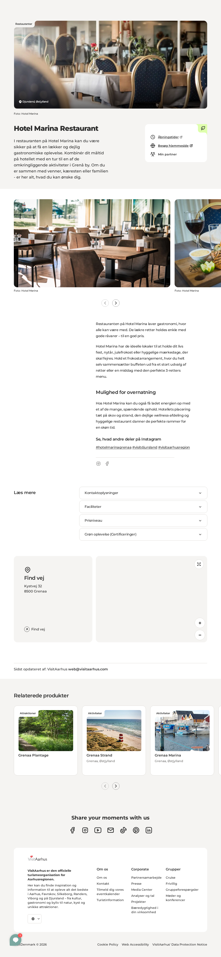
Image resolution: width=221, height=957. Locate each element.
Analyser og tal (142, 896)
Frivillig (171, 884)
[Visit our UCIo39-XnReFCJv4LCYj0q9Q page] (98, 830)
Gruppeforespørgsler (182, 890)
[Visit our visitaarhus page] (72, 830)
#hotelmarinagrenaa (113, 447)
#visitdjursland (144, 447)
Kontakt (103, 884)
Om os (102, 878)
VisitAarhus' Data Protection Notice (179, 944)
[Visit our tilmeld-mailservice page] (110, 830)
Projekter (138, 902)
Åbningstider (168, 137)
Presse (136, 884)
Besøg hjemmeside (173, 146)
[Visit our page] (85, 830)
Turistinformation (110, 900)
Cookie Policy (107, 944)
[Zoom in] (200, 623)
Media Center (141, 890)
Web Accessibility (135, 944)
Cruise (170, 878)
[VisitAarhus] (41, 858)
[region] (151, 599)
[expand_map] (199, 564)
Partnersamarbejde (146, 878)
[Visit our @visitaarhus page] (123, 830)
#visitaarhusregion (174, 447)
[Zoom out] (200, 635)
